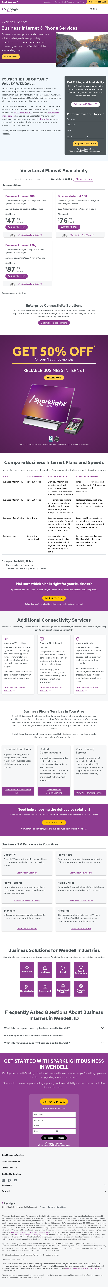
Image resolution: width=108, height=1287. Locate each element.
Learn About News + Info (81, 873)
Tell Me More (54, 377)
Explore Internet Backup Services (51, 689)
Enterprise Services (11, 1161)
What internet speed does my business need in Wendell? (37, 1028)
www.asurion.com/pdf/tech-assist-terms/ (82, 1268)
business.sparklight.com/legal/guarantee (31, 1234)
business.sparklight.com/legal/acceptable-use (30, 1232)
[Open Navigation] (103, 9)
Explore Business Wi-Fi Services (14, 689)
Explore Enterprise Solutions (54, 323)
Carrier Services (9, 1167)
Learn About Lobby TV (27, 873)
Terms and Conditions (57, 1207)
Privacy (43, 1207)
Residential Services (11, 1174)
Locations (47, 2)
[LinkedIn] (3, 1180)
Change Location (84, 179)
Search (82, 2)
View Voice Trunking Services (90, 793)
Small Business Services (13, 1155)
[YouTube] (15, 1180)
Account (70, 2)
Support (58, 2)
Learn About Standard (27, 928)
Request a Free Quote (85, 143)
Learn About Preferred (81, 928)
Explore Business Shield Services (87, 689)
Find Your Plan (10, 56)
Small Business (9, 2)
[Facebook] (9, 1180)
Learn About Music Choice (81, 900)
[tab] (54, 1028)
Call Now (85, 104)
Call (54, 598)
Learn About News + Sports (27, 900)
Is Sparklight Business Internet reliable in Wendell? (33, 1035)
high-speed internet (23, 112)
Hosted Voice (42, 119)
